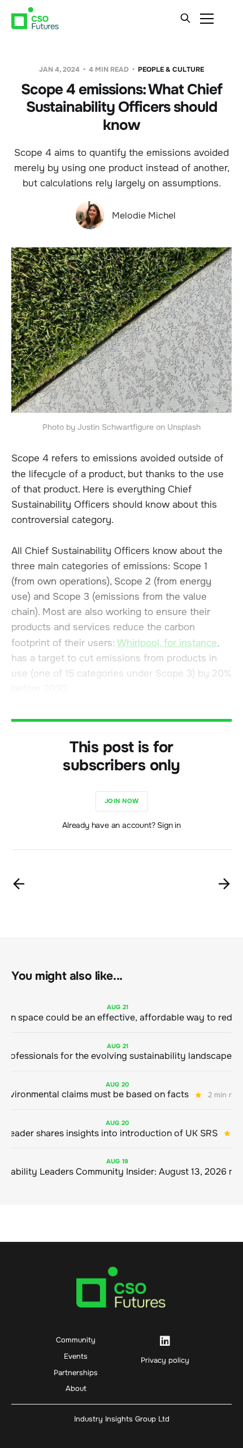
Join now (122, 801)
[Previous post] (18, 883)
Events (76, 1356)
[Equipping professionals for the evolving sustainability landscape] (121, 1052)
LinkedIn (165, 1341)
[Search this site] (185, 18)
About (76, 1388)
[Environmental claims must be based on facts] (121, 1090)
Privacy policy (165, 1360)
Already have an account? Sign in (121, 825)
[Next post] (224, 883)
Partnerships (76, 1372)
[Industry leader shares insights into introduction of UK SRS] (121, 1129)
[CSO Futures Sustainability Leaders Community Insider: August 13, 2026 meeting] (121, 1167)
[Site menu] (206, 18)
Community (76, 1340)
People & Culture (171, 69)
